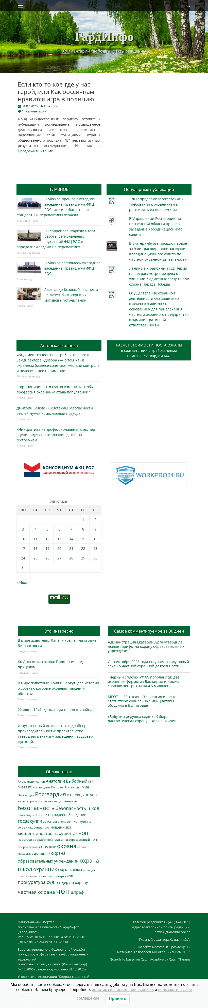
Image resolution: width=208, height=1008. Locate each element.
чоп (63, 891)
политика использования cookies (123, 989)
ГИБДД (22, 787)
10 (23, 538)
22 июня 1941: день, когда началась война (55, 709)
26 (47, 558)
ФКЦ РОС (82, 795)
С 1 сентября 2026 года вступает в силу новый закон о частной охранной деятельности (148, 663)
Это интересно (59, 631)
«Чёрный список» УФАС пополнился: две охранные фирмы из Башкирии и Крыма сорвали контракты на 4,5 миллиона (143, 681)
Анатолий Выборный (66, 781)
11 (35, 538)
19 (47, 548)
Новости (51, 106)
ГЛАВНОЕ (59, 189)
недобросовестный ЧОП (80, 839)
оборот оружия (29, 847)
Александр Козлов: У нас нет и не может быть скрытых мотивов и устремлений (71, 295)
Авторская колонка (59, 345)
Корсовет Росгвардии (66, 787)
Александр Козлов (31, 781)
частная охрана (36, 892)
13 (59, 538)
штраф (77, 892)
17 (23, 548)
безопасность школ (77, 808)
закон (47, 821)
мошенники (60, 827)
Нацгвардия (26, 795)
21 (71, 548)
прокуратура (32, 882)
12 (47, 538)
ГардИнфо (104, 36)
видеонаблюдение (70, 814)
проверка (45, 876)
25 (35, 558)
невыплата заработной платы (40, 839)
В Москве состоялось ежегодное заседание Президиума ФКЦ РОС (72, 268)
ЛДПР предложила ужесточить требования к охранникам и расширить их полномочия (156, 204)
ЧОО (93, 795)
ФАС (70, 795)
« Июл (21, 582)
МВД (85, 787)
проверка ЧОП (63, 876)
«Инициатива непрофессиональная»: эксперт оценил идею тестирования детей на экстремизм (56, 434)
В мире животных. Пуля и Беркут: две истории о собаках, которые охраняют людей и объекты (58, 688)
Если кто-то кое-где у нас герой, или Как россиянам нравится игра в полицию (56, 91)
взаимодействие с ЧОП (35, 815)
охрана (66, 846)
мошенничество (35, 833)
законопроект (63, 821)
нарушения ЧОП (71, 833)
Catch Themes (179, 959)
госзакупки (30, 821)
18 (35, 548)
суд (50, 882)
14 (71, 538)
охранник (45, 869)
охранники (70, 869)
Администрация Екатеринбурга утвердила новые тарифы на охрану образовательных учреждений (146, 646)
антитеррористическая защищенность (47, 801)
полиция (89, 870)
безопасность (36, 808)
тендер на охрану (71, 882)
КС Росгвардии (39, 787)
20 (59, 548)
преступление (27, 876)
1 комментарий (34, 111)
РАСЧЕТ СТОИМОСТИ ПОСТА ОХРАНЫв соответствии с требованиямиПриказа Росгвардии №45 (149, 350)
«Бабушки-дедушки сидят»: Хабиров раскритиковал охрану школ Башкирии (142, 718)
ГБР (90, 781)
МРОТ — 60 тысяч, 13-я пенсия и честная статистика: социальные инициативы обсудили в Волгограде (144, 701)
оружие (48, 846)
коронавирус (39, 827)
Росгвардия (50, 794)
